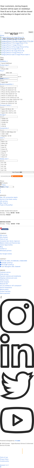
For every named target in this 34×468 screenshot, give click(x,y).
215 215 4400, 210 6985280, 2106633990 (14, 261)
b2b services (4, 201)
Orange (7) (4, 151)
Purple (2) (4, 155)
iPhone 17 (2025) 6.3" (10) (9, 95)
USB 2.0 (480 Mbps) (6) (8, 132)
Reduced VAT (4, 283)
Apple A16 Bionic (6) (7, 109)
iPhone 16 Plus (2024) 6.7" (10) (10, 92)
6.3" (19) (3, 164)
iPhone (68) (4, 69)
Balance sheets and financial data (10, 243)
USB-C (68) (4, 134)
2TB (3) (3, 126)
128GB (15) (4, 118)
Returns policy (4, 289)
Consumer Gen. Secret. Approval (10, 241)
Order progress (4, 282)
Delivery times (4, 280)
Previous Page (4, 187)
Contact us (3, 248)
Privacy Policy (4, 459)
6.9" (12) (3, 170)
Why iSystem (4, 237)
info (17, 440)
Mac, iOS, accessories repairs (9, 197)
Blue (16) (4, 145)
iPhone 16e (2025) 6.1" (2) (9, 94)
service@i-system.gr (7, 264)
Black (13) (4, 141)
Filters (4, 185)
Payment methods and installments (10, 276)
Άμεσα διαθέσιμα (6, 63)
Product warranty (5, 291)
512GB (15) (4, 122)
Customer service (5, 272)
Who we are (3, 235)
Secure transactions (6, 287)
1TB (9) (3, 124)
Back (2, 59)
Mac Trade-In (4, 203)
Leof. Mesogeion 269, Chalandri (10, 266)
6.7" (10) (3, 168)
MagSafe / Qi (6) (6, 136)
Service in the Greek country (8, 199)
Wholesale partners (6, 250)
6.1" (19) (3, 162)
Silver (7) (4, 157)
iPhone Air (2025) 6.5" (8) (9, 103)
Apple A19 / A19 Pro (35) (8, 113)
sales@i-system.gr (7, 262)
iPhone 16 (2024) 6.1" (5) (8, 90)
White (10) (4, 143)
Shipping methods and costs (8, 278)
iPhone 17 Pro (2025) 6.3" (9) (10, 97)
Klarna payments (5, 293)
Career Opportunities (6, 245)
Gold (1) (3, 147)
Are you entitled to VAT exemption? (10, 285)
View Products (17, 172)
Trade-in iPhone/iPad (6, 205)
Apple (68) (4, 82)
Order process (4, 274)
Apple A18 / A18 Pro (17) (8, 111)
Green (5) (4, 149)
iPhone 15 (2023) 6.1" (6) (8, 88)
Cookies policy (4, 461)
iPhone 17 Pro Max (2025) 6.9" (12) (11, 99)
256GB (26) (4, 120)
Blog (1, 247)
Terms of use (4, 239)
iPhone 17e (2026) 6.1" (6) (9, 101)
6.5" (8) (3, 166)
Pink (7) (3, 153)
